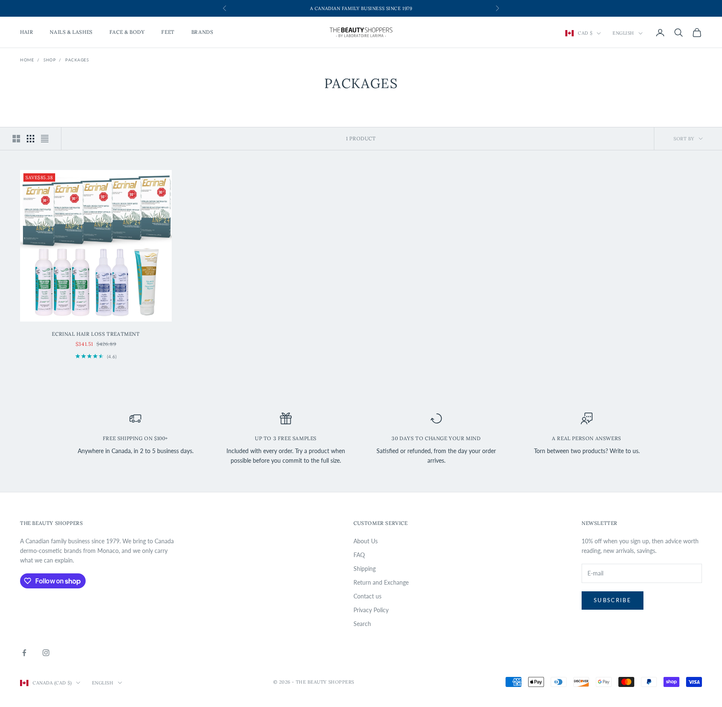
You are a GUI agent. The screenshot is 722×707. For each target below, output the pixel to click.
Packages (77, 59)
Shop (49, 59)
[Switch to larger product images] (16, 138)
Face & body (127, 32)
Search (362, 623)
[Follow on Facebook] (24, 653)
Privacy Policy (371, 609)
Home (27, 59)
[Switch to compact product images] (44, 138)
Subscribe (612, 600)
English (623, 33)
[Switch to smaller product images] (30, 138)
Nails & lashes (71, 32)
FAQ (359, 554)
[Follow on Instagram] (46, 653)
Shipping (364, 568)
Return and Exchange (381, 582)
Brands (202, 32)
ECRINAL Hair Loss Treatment (96, 334)
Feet (167, 32)
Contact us (367, 596)
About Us (365, 541)
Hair (26, 32)
